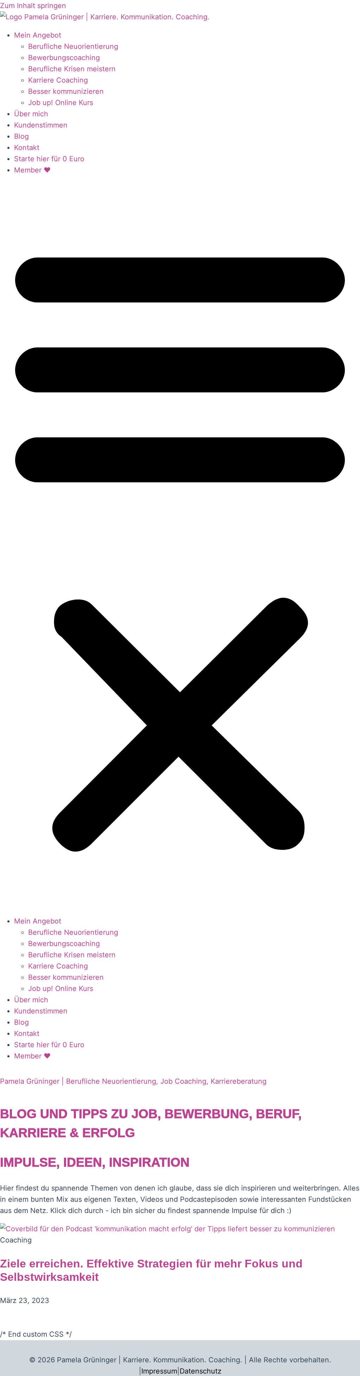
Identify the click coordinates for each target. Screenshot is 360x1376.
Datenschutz (200, 1371)
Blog (21, 136)
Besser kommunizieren (66, 91)
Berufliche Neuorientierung (73, 46)
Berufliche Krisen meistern (72, 69)
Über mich (31, 114)
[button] (180, 545)
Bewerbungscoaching (64, 57)
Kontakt (26, 147)
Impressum (159, 1371)
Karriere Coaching (58, 80)
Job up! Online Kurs (60, 102)
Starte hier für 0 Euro (49, 159)
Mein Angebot (37, 35)
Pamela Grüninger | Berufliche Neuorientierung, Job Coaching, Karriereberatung (133, 1081)
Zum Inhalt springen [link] (33, 5)
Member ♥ (32, 170)
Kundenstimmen (41, 125)
